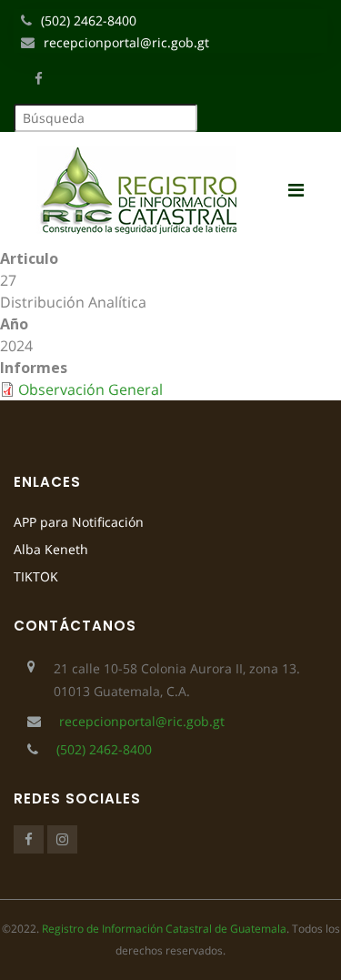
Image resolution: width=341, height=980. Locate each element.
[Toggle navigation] (302, 190)
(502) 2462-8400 (88, 20)
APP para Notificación (79, 521)
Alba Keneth (51, 549)
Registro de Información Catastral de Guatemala (164, 928)
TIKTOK (36, 576)
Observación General (90, 389)
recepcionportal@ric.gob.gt (126, 42)
